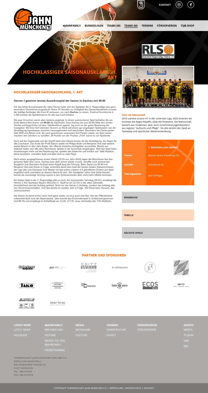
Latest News (22, 329)
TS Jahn (188, 335)
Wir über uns (54, 329)
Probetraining (55, 350)
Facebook (20, 335)
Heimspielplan (116, 329)
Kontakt (165, 4)
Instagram (83, 329)
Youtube (81, 335)
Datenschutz (133, 388)
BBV (186, 346)
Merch (188, 329)
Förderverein (146, 329)
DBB (186, 340)
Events (111, 335)
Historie (50, 335)
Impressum (116, 388)
